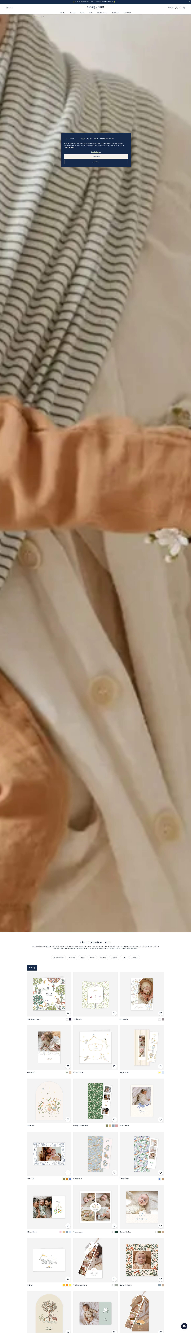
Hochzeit (73, 12)
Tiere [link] (44, 16)
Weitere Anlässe (102, 12)
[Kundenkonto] (176, 8)
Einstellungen (96, 152)
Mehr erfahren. (70, 148)
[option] (67, 1019)
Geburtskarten (37, 16)
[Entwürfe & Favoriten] (180, 8)
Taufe (91, 12)
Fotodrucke (115, 12)
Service (170, 8)
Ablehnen (96, 162)
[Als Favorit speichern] (68, 1013)
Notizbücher (127, 12)
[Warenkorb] (183, 8)
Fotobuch (62, 12)
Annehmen (96, 156)
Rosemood (29, 16)
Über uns (9, 8)
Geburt (82, 12)
